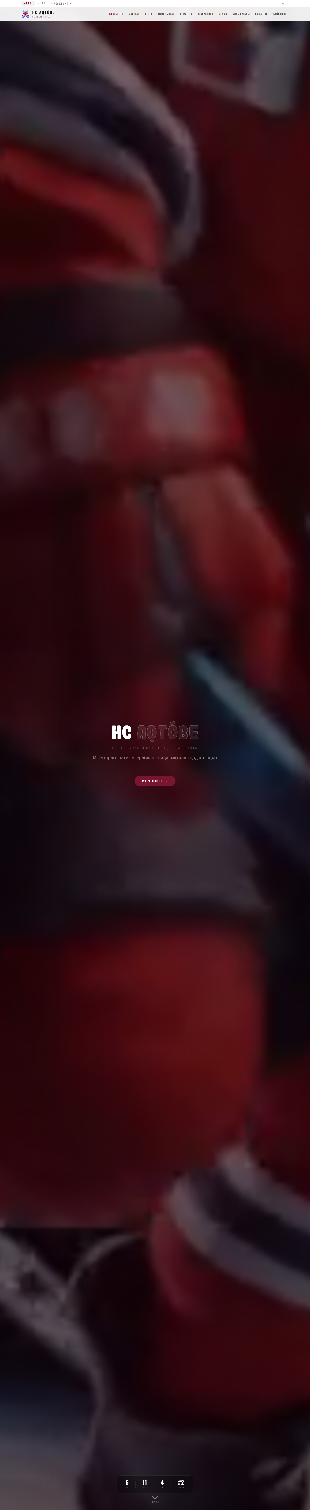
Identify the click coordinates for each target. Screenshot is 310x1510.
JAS (42, 3)
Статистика (205, 14)
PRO (29, 3)
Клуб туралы (241, 14)
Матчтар (134, 14)
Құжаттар (261, 14)
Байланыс (280, 14)
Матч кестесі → (155, 781)
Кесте (148, 14)
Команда (186, 14)
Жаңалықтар (166, 14)
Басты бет (116, 14)
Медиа (222, 14)
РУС (284, 3)
